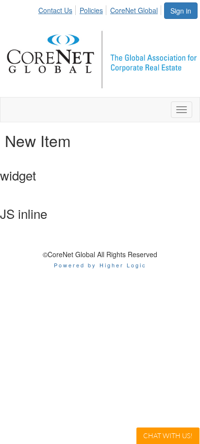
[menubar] (100, 8)
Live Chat (168, 435)
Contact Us (55, 10)
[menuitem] (58, 8)
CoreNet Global (134, 10)
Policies (91, 10)
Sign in (180, 11)
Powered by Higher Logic (100, 265)
